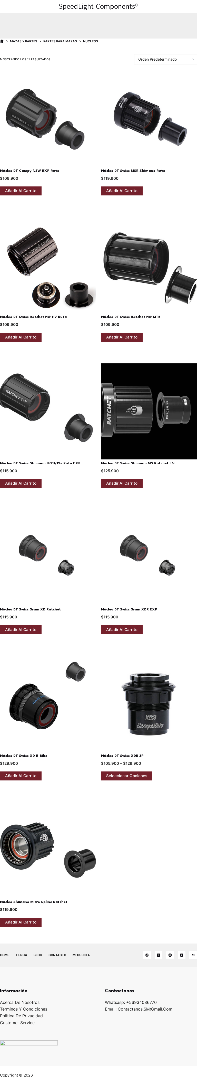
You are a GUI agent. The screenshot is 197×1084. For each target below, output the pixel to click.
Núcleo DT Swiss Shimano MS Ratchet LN (137, 463)
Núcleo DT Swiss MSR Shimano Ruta (133, 171)
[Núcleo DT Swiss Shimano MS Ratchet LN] (149, 411)
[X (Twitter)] (158, 955)
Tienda (21, 955)
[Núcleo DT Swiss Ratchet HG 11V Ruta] (48, 265)
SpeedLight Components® (98, 6)
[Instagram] (170, 955)
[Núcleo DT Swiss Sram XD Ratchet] (48, 558)
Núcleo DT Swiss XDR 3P (122, 756)
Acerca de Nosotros (20, 1002)
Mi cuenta (81, 955)
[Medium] (193, 955)
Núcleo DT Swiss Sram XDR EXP (129, 609)
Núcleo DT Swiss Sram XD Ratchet (30, 609)
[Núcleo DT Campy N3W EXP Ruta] (48, 119)
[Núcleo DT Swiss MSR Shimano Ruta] (149, 119)
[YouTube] (181, 955)
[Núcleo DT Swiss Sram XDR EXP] (149, 558)
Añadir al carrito (20, 190)
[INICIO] (2, 41)
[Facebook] (147, 955)
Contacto (57, 955)
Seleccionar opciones (126, 775)
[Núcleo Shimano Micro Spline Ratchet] (48, 850)
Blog (38, 955)
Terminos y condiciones (23, 1009)
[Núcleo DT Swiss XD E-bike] (48, 704)
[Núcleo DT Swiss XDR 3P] (149, 704)
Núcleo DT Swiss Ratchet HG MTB (131, 317)
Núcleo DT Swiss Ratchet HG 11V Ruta (33, 317)
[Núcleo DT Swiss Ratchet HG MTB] (149, 265)
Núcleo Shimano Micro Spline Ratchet (33, 902)
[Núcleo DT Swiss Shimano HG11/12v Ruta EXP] (48, 411)
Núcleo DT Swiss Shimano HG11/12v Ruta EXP (40, 463)
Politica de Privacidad (21, 1015)
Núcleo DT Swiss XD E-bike (23, 756)
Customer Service (17, 1022)
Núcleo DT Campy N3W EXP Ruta (29, 171)
